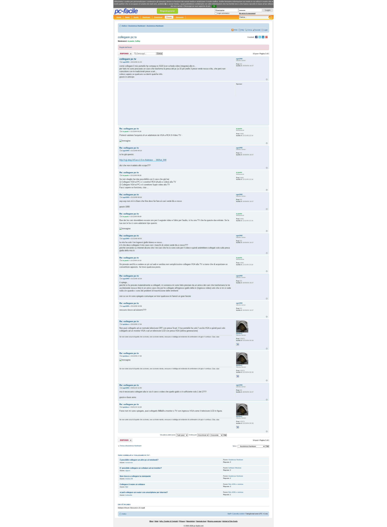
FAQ (242, 30)
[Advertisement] (175, 103)
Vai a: (235, 446)
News (127, 17)
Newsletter (190, 521)
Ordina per (193, 435)
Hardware (146, 17)
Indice (124, 26)
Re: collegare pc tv (129, 128)
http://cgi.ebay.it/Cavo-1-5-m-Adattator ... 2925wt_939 (142, 160)
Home (118, 17)
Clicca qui (188, 6)
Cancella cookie (238, 514)
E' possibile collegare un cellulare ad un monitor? (141, 468)
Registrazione (167, 11)
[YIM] (237, 344)
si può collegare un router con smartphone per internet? (144, 492)
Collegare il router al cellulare (132, 484)
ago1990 (126, 62)
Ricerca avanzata (214, 521)
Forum (169, 17)
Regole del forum (125, 47)
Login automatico (223, 13)
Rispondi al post (124, 53)
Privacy (182, 521)
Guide (136, 17)
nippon (127, 470)
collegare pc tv (127, 37)
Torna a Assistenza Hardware (130, 446)
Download (158, 17)
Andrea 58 (129, 479)
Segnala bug (201, 521)
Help (156, 521)
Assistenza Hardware (136, 26)
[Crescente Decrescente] (218, 435)
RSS (235, 30)
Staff (229, 514)
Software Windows (234, 468)
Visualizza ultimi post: (168, 435)
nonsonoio (129, 462)
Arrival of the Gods (229, 521)
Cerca (249, 30)
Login (266, 30)
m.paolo (131, 41)
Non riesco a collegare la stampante (135, 476)
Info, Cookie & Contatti (169, 521)
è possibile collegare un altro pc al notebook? (139, 460)
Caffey (137, 41)
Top (267, 79)
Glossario (180, 17)
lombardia (128, 495)
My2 (126, 487)
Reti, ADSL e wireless (235, 484)
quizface (126, 324)
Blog (151, 521)
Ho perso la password (247, 13)
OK (214, 6)
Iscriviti (257, 30)
